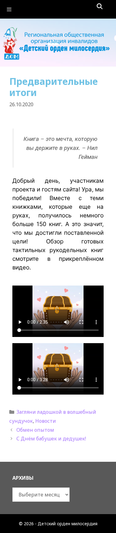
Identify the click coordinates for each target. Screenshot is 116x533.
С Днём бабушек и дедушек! (51, 438)
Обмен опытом (35, 429)
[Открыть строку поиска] (100, 6)
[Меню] (58, 9)
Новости (45, 420)
